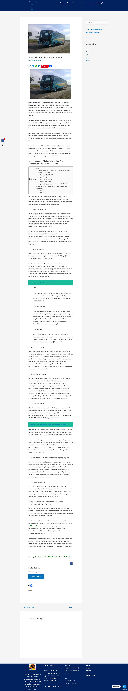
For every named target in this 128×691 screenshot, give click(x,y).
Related (42, 192)
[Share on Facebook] (71, 564)
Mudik (88, 61)
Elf (87, 55)
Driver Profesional (47, 177)
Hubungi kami (101, 3)
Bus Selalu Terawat (47, 179)
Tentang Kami (71, 3)
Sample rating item (34, 572)
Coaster (88, 52)
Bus (29, 60)
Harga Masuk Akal (47, 184)
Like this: (42, 190)
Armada (91, 3)
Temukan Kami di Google (94, 29)
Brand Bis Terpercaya (48, 174)
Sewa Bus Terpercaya (93, 32)
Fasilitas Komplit (46, 176)
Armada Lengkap (47, 181)
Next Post (73, 607)
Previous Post (29, 607)
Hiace (88, 58)
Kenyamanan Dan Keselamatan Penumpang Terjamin (55, 183)
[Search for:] (97, 22)
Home (62, 3)
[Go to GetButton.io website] (124, 689)
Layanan (83, 3)
